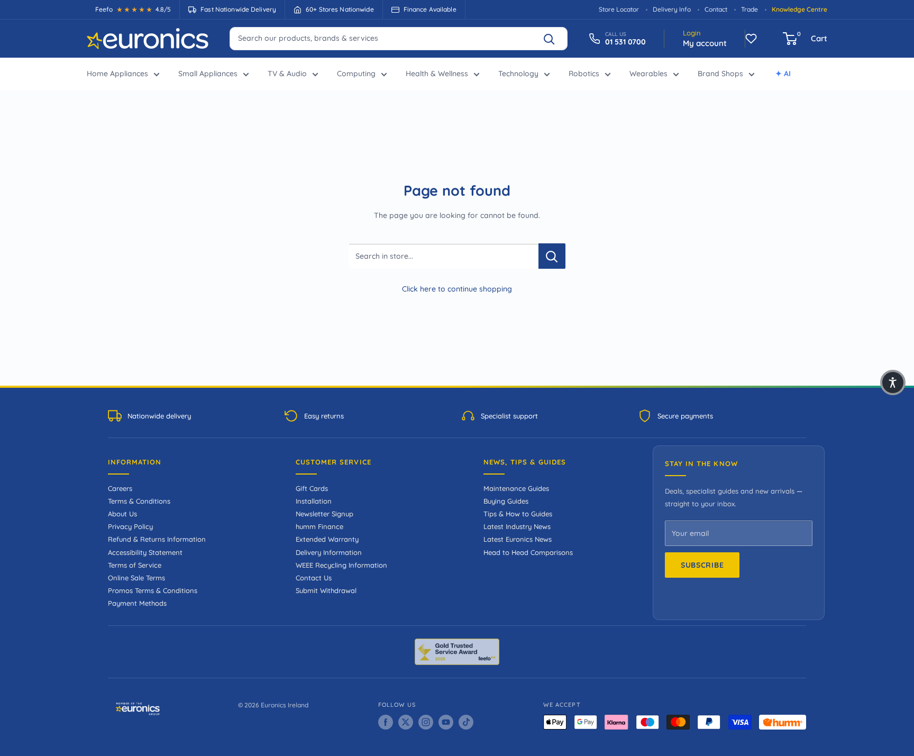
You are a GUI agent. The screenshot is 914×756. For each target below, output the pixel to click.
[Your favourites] (751, 38)
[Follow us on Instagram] (425, 722)
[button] (893, 382)
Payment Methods (137, 603)
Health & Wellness (437, 73)
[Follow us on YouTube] (445, 722)
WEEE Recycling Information (341, 565)
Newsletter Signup (324, 513)
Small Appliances (207, 73)
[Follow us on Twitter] (405, 722)
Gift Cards (312, 488)
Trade (749, 9)
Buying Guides (505, 501)
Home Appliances (117, 73)
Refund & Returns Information (157, 539)
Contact (716, 9)
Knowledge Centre (799, 9)
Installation (314, 501)
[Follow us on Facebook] (385, 722)
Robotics (584, 73)
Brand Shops (720, 73)
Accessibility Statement (145, 552)
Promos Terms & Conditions (152, 590)
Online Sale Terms (136, 577)
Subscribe (702, 565)
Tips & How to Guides (517, 513)
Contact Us (314, 577)
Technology (518, 73)
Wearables (648, 73)
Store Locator (619, 9)
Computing (356, 73)
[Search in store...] (551, 256)
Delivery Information (329, 552)
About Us (122, 513)
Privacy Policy (130, 526)
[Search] (554, 39)
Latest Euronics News (517, 539)
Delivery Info (672, 9)
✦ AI (783, 73)
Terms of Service (134, 565)
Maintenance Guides (516, 488)
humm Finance (319, 526)
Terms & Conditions (139, 501)
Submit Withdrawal (326, 590)
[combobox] (398, 38)
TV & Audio (287, 73)
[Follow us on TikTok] (466, 722)
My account (705, 43)
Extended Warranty (327, 539)
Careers (120, 488)
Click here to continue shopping (457, 289)
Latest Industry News (517, 526)
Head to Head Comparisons (528, 552)
